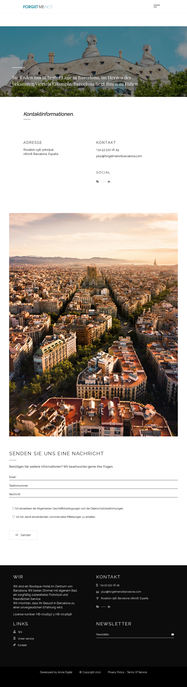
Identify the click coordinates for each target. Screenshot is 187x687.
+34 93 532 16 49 (107, 149)
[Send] (173, 634)
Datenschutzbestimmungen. (107, 508)
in (109, 181)
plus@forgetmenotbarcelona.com (119, 156)
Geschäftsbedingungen (66, 508)
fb (98, 181)
